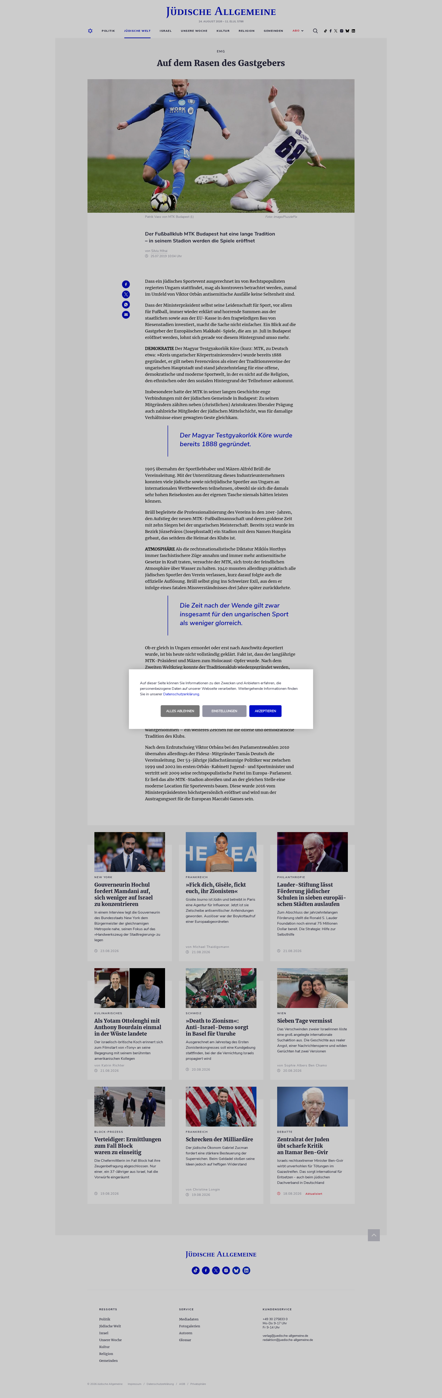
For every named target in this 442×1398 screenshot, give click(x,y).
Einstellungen (224, 711)
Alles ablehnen (180, 711)
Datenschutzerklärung (181, 694)
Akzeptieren (265, 711)
